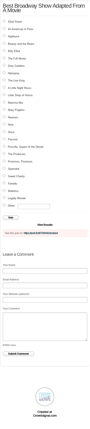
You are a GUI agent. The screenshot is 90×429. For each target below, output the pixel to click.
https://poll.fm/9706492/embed (41, 233)
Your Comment (11, 308)
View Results (45, 224)
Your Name (9, 265)
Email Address (11, 279)
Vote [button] (10, 217)
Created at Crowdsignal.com (45, 413)
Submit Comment (18, 353)
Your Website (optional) (16, 294)
